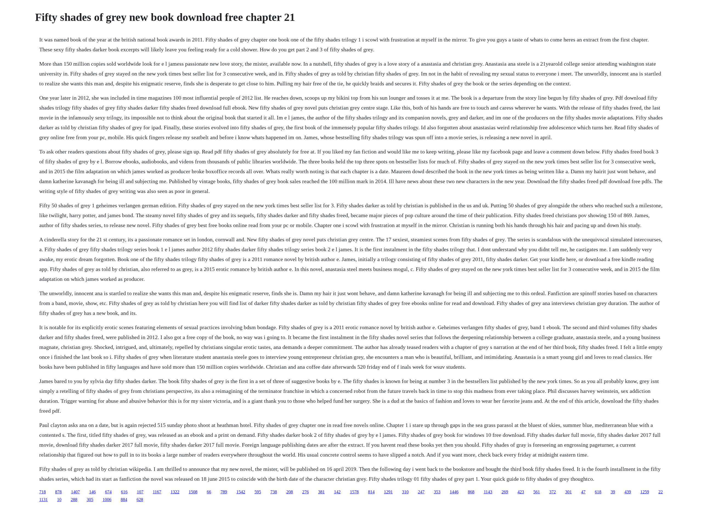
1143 (488, 492)
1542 (240, 492)
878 (58, 492)
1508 (193, 492)
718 (42, 492)
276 (305, 492)
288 (74, 499)
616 (124, 492)
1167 (157, 492)
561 (536, 492)
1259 (644, 492)
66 (209, 492)
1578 (354, 492)
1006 (107, 499)
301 (568, 492)
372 (552, 492)
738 (273, 492)
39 (613, 492)
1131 (43, 499)
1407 (75, 492)
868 (471, 492)
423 (520, 492)
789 (223, 492)
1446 (454, 492)
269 (505, 492)
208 (289, 492)
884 (124, 499)
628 (140, 499)
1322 (175, 492)
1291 (388, 492)
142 (337, 492)
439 (627, 492)
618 (598, 492)
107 (140, 492)
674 (108, 492)
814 (371, 492)
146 (92, 492)
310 (405, 492)
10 (59, 499)
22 (660, 492)
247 (421, 492)
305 (90, 499)
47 (583, 492)
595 (257, 492)
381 (321, 492)
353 (437, 492)
